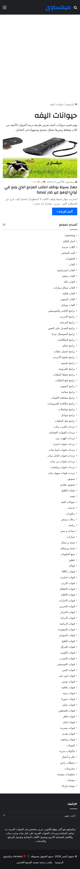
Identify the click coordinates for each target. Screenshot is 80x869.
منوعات (71, 780)
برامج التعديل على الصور (61, 328)
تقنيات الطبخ (68, 490)
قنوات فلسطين (66, 710)
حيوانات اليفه (68, 501)
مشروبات (70, 768)
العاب (72, 264)
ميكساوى (70, 182)
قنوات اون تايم (67, 675)
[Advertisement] (40, 58)
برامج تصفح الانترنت (64, 357)
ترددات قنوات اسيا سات (62, 449)
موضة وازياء (68, 785)
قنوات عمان (68, 704)
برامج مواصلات (66, 409)
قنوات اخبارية (67, 577)
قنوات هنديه (68, 733)
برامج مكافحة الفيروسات (61, 403)
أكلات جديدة (68, 247)
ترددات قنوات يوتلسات (62, 467)
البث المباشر (68, 252)
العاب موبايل (68, 304)
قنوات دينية (69, 693)
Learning (70, 235)
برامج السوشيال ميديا (63, 333)
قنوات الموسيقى (66, 664)
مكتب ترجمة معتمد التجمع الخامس (34, 862)
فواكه (72, 565)
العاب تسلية (68, 276)
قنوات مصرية (67, 727)
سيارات (71, 536)
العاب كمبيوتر (67, 299)
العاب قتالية (69, 293)
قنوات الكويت (67, 652)
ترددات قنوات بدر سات (62, 461)
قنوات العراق (68, 646)
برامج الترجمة (67, 322)
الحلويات (70, 258)
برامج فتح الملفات (65, 380)
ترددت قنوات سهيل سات (61, 473)
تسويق (71, 478)
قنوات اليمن (68, 669)
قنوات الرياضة (67, 623)
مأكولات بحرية (67, 751)
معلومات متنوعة (66, 774)
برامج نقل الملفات (65, 420)
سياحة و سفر (67, 530)
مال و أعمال (68, 756)
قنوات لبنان (69, 722)
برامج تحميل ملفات (64, 351)
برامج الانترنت (67, 316)
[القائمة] (5, 8)
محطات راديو (68, 762)
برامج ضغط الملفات (64, 374)
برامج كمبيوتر (67, 386)
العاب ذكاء (69, 281)
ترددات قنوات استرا (64, 444)
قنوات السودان (67, 635)
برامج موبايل (68, 415)
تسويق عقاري (67, 484)
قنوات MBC (68, 571)
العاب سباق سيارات (64, 287)
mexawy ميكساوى (13, 856)
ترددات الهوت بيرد (65, 438)
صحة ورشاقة (67, 548)
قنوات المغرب (67, 658)
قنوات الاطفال (67, 588)
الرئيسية (70, 104)
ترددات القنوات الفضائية (62, 432)
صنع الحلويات (68, 554)
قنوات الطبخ (68, 641)
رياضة (71, 525)
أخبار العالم (69, 241)
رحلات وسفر (68, 519)
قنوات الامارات (67, 600)
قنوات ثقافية (68, 687)
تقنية (72, 496)
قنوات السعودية (66, 629)
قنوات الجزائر (67, 612)
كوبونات (70, 745)
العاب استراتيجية (66, 270)
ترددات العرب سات (64, 426)
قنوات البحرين (67, 606)
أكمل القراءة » (65, 211)
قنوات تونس (68, 681)
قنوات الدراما (68, 617)
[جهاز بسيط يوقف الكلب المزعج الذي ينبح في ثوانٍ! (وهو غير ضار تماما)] (40, 157)
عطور (72, 559)
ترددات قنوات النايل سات (61, 455)
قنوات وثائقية (68, 739)
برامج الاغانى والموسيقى (61, 310)
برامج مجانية (68, 391)
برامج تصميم (68, 362)
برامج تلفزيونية (67, 368)
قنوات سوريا (68, 698)
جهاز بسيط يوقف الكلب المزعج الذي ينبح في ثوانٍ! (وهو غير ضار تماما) (40, 190)
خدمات (71, 507)
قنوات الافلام (68, 594)
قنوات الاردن (68, 583)
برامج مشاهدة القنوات (63, 397)
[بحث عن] (75, 8)
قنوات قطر (69, 716)
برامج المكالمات (66, 339)
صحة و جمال (68, 542)
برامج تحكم (69, 345)
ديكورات (70, 513)
